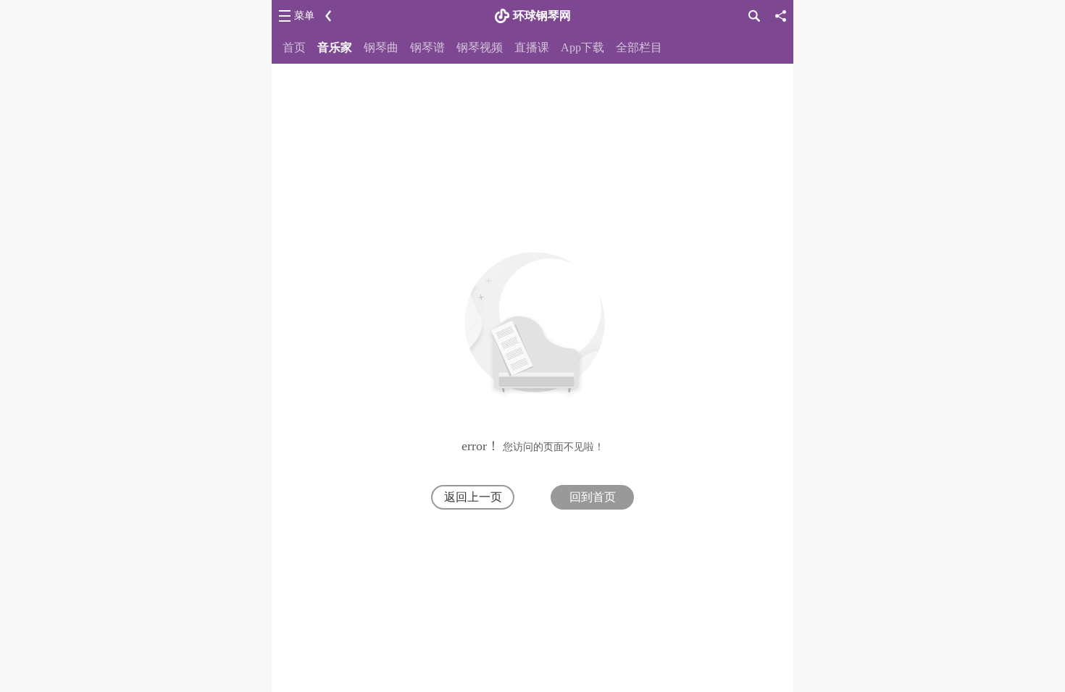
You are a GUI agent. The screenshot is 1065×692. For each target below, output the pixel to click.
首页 (294, 47)
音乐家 (334, 47)
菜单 (304, 15)
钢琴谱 (427, 47)
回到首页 (592, 497)
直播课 (531, 47)
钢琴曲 (381, 47)
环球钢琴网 (542, 15)
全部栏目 (639, 47)
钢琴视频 (479, 47)
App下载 (582, 47)
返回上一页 (473, 497)
